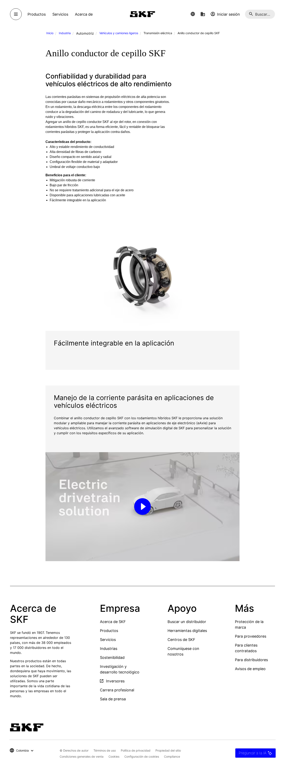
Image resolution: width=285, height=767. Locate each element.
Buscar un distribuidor (187, 621)
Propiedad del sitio (168, 750)
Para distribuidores (251, 660)
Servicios (108, 639)
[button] (192, 14)
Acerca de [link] (84, 14)
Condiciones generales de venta (81, 756)
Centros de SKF (181, 639)
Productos (109, 630)
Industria (65, 33)
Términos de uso (104, 750)
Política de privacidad (135, 750)
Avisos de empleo (250, 669)
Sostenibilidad (112, 657)
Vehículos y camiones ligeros (118, 33)
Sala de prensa (113, 699)
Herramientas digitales (187, 630)
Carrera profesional (117, 690)
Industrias (108, 648)
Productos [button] (37, 14)
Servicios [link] (60, 14)
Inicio (49, 33)
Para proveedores (250, 636)
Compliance (172, 756)
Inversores (115, 681)
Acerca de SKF (113, 621)
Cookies (113, 756)
